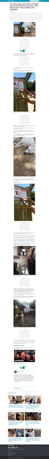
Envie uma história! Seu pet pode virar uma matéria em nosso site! (16, 449)
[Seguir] (11, 447)
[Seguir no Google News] (10, 447)
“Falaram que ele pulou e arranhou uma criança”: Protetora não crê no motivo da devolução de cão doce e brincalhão (32, 440)
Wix (16, 294)
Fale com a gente (10, 455)
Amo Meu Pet (19, 242)
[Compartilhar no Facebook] (24, 51)
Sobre (8, 450)
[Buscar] (39, 0)
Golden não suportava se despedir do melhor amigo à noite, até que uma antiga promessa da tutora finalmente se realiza (16, 423)
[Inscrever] (16, 447)
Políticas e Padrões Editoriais (11, 453)
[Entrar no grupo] (8, 447)
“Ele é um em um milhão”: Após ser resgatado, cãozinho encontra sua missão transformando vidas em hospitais (15, 440)
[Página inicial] (16, 1)
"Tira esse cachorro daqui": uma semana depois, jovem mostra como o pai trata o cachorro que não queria (16, 406)
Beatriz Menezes (12, 11)
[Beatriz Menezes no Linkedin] (17, 372)
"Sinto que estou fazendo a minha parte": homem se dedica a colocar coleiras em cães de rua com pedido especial (32, 423)
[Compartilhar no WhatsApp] (21, 51)
